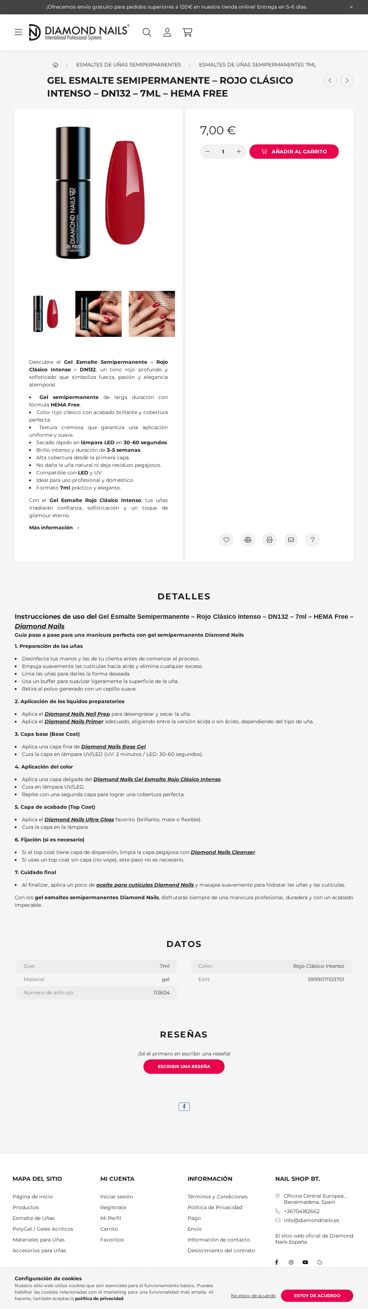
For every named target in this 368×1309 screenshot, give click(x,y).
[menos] (207, 151)
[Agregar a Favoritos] (226, 540)
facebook (277, 1262)
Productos (26, 1207)
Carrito (109, 1229)
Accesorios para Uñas (39, 1251)
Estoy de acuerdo (317, 1295)
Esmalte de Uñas (34, 1218)
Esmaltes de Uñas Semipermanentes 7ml (257, 64)
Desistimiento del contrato (221, 1251)
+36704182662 (301, 1211)
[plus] (238, 151)
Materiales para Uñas (39, 1240)
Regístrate (113, 1207)
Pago (194, 1218)
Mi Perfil (110, 1218)
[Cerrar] (351, 7)
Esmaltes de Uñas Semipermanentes (128, 64)
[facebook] (184, 1107)
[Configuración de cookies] (320, 1262)
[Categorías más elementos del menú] (18, 32)
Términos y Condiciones (218, 1197)
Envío (195, 1229)
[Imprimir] (269, 540)
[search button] (147, 32)
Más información (51, 527)
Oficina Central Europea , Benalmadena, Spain (315, 1199)
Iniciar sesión (116, 1197)
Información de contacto (219, 1240)
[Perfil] (167, 32)
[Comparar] (248, 540)
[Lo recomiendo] (291, 540)
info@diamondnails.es (311, 1220)
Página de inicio (33, 1197)
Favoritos (112, 1240)
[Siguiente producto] (346, 80)
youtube (305, 1262)
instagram (291, 1262)
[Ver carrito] (187, 32)
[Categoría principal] (55, 64)
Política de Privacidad (215, 1207)
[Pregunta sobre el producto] (312, 540)
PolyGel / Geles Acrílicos (43, 1229)
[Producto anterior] (330, 80)
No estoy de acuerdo (253, 1295)
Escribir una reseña (184, 1066)
